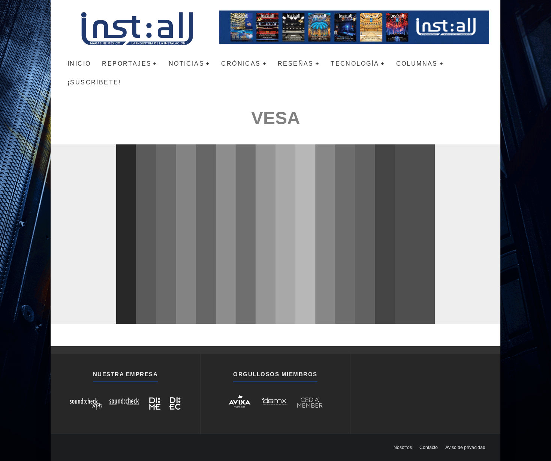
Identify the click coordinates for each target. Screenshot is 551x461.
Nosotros (403, 447)
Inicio (79, 63)
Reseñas (296, 63)
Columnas (417, 63)
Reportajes (126, 63)
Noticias (186, 63)
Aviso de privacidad (465, 447)
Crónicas (241, 63)
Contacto (428, 447)
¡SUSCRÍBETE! (94, 82)
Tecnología (355, 63)
